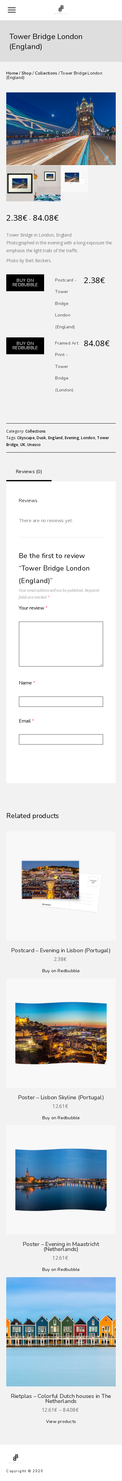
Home (12, 73)
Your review (33, 608)
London (88, 437)
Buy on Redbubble (25, 282)
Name (27, 682)
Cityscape (26, 437)
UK (22, 444)
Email (26, 721)
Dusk (41, 437)
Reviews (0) (29, 471)
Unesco (34, 444)
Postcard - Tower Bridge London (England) (66, 303)
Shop (27, 73)
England (55, 437)
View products (61, 1422)
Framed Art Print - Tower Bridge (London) (66, 366)
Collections (46, 73)
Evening (72, 437)
